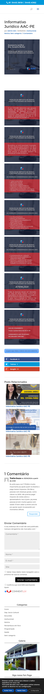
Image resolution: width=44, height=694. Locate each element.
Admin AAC (11, 31)
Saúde (6, 632)
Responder (33, 514)
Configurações (35, 690)
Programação (9, 629)
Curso (6, 609)
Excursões (8, 616)
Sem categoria (15, 33)
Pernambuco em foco (12, 625)
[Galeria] (22, 670)
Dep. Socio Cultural (11, 612)
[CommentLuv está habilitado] (16, 592)
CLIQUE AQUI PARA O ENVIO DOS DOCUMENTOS (21, 351)
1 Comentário (28, 33)
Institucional (31, 31)
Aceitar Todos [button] (8, 690)
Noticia (7, 33)
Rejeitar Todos (21, 690)
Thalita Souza (15, 478)
